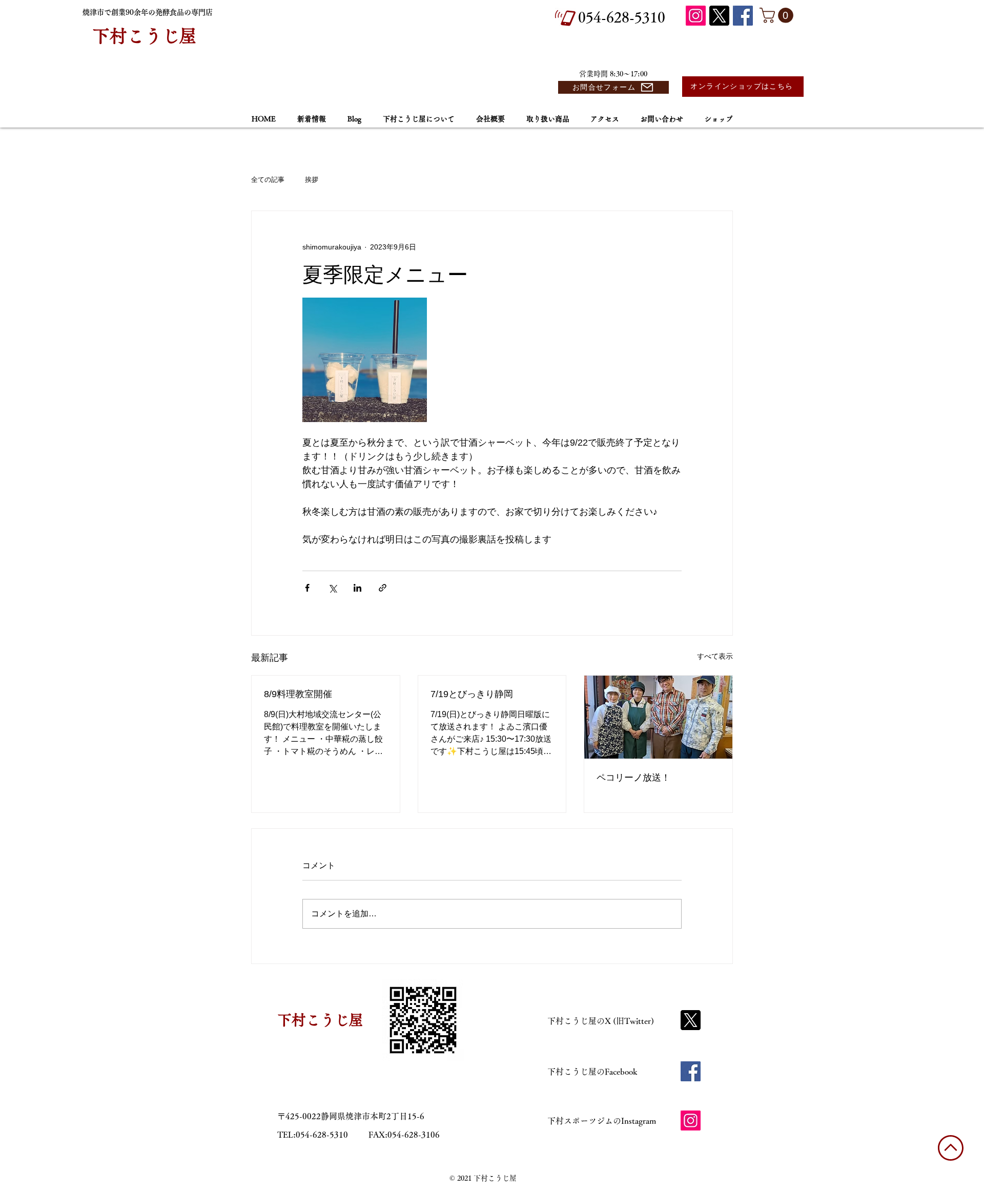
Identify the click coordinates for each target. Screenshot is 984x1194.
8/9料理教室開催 (298, 694)
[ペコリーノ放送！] (658, 717)
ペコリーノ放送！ (633, 777)
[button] (778, 15)
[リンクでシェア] (382, 588)
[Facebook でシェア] (307, 588)
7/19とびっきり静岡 (471, 694)
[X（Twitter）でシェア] (332, 588)
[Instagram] (696, 16)
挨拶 (311, 179)
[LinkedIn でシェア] (357, 588)
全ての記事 (267, 179)
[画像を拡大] (364, 360)
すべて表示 (715, 656)
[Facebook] (743, 16)
